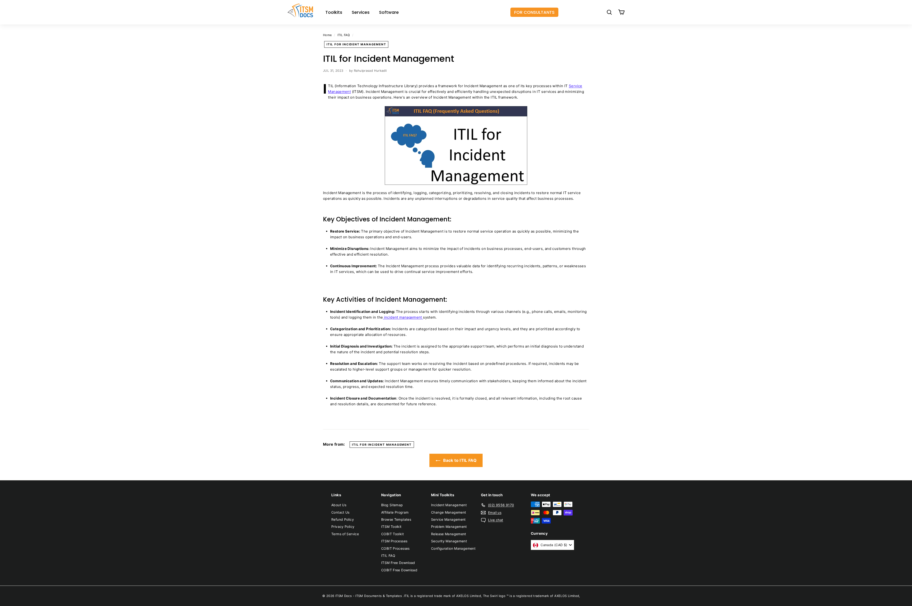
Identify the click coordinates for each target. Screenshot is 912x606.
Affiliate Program (394, 512)
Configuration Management (453, 548)
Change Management (448, 512)
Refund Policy (342, 519)
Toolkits (333, 12)
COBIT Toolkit (392, 534)
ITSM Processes (394, 541)
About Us (338, 505)
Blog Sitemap (392, 505)
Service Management (448, 519)
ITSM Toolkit (391, 527)
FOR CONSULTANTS (534, 12)
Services (361, 12)
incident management (403, 317)
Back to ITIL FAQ (459, 460)
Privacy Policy (342, 527)
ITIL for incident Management (356, 44)
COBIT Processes (395, 548)
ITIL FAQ (343, 35)
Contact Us (340, 512)
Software (389, 12)
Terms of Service (345, 534)
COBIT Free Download (399, 570)
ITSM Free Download (398, 563)
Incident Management (449, 505)
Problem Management (449, 527)
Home (327, 35)
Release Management (448, 534)
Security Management (449, 541)
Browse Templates (396, 519)
